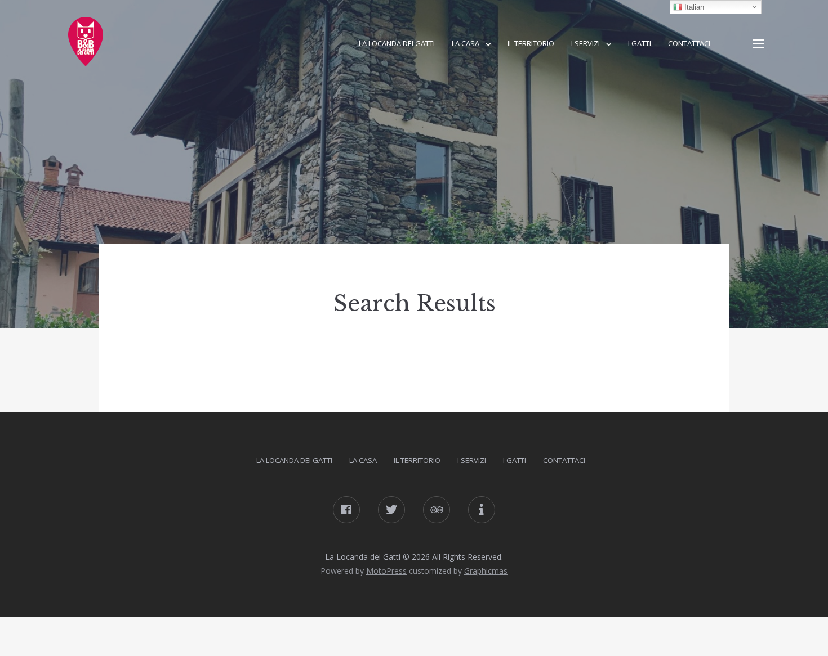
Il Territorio (531, 43)
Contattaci (689, 43)
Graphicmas (486, 570)
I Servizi (585, 43)
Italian (693, 7)
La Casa (465, 43)
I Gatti (639, 43)
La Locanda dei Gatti (397, 43)
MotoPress (386, 570)
